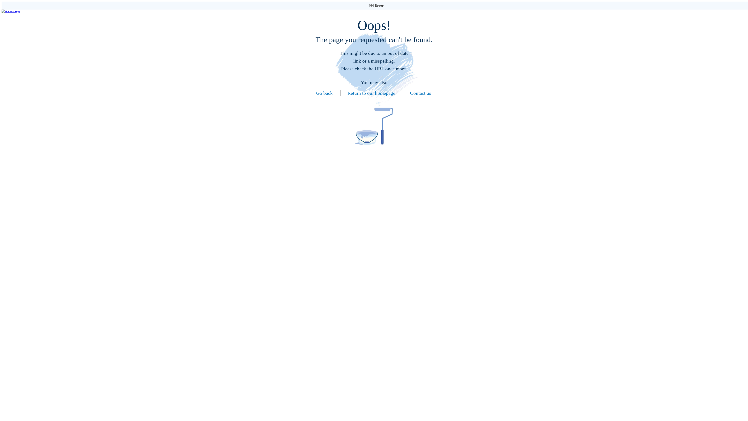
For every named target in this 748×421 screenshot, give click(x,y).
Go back (324, 93)
